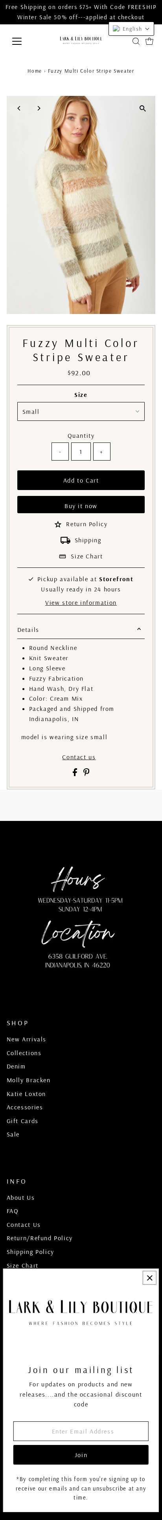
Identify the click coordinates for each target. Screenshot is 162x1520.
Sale (13, 1134)
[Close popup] (149, 1278)
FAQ (13, 1211)
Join (81, 1455)
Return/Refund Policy (40, 1238)
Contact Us (24, 1224)
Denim (16, 1066)
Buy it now (81, 506)
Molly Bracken (29, 1080)
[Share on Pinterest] (86, 774)
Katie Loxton (26, 1094)
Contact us (79, 757)
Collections (24, 1053)
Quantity (81, 435)
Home (35, 71)
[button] (131, 28)
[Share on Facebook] (76, 774)
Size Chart (87, 556)
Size (80, 394)
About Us (21, 1197)
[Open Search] (136, 41)
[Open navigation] (24, 41)
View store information (81, 602)
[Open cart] (149, 41)
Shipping (88, 540)
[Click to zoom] (142, 108)
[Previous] (19, 108)
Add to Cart (81, 480)
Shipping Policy (30, 1252)
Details (28, 629)
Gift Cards (23, 1121)
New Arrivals (26, 1039)
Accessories (25, 1107)
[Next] (39, 108)
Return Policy (86, 524)
